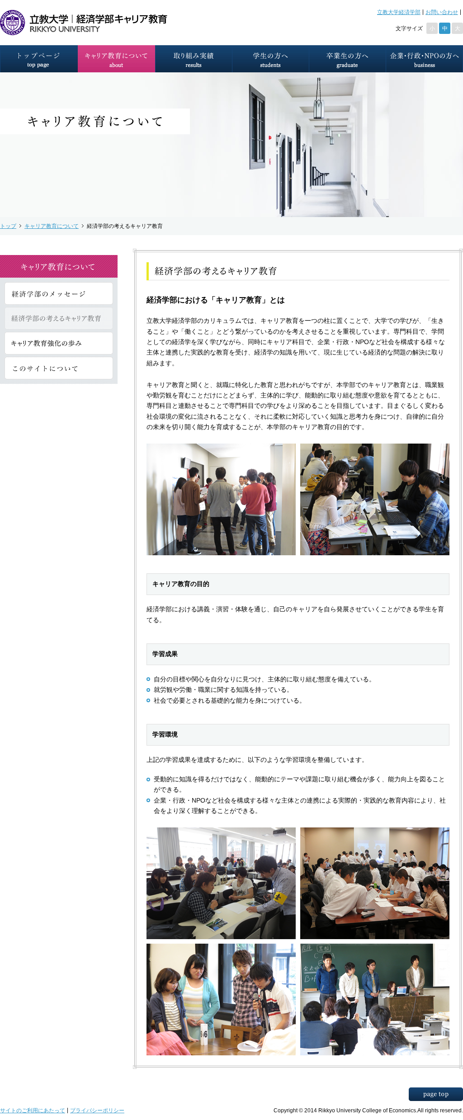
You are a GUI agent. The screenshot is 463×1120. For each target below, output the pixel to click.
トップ (8, 226)
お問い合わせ (441, 12)
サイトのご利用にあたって (32, 1110)
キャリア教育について (51, 226)
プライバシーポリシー (97, 1110)
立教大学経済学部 (398, 12)
